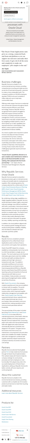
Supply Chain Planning (7, 419)
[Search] (19, 2)
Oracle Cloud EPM (6, 409)
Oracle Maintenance (14, 312)
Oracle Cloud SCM (6, 412)
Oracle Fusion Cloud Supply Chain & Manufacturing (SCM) (15, 193)
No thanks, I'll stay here (9, 15)
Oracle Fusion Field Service (16, 195)
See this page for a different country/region (13, 19)
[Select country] (21, 2)
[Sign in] (24, 2)
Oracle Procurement (10, 283)
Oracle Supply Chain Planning (13, 295)
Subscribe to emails (5, 435)
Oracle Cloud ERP (6, 407)
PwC (7, 352)
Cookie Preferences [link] (5, 432)
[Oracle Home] (6, 3)
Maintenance (5, 422)
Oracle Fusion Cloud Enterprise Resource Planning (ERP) (15, 187)
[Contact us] (27, 2)
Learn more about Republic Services (12, 393)
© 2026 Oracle (4, 429)
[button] (2, 2)
